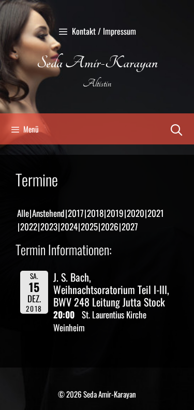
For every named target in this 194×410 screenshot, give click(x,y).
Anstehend (48, 213)
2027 (130, 226)
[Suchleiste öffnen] (176, 128)
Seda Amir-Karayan (97, 62)
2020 (135, 213)
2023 (48, 226)
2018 (95, 213)
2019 (115, 213)
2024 (69, 226)
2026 (109, 226)
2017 (76, 213)
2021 (155, 213)
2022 (28, 226)
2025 (89, 226)
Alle (23, 213)
